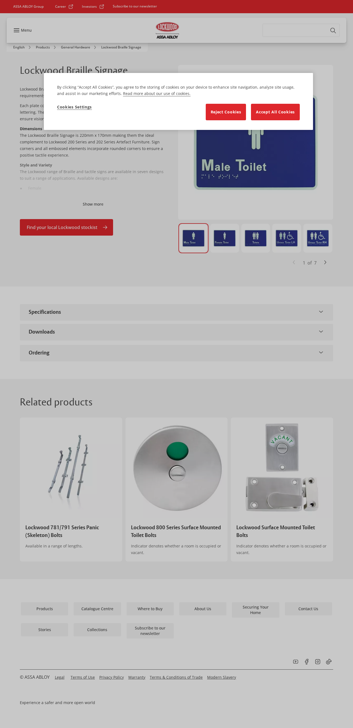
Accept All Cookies (275, 111)
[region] (178, 101)
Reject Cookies (226, 111)
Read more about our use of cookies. (157, 93)
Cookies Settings (74, 107)
